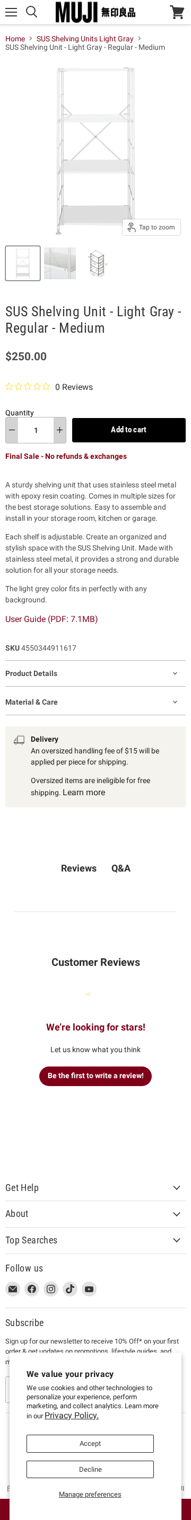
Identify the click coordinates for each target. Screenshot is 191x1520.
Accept (90, 1443)
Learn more (84, 792)
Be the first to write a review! (96, 1075)
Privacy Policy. (72, 1415)
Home (15, 38)
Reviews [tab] (79, 868)
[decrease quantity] (12, 430)
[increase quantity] (60, 430)
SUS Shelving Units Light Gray (85, 38)
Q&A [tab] (121, 868)
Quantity (19, 412)
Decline (90, 1469)
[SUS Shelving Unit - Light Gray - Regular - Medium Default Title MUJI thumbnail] (23, 263)
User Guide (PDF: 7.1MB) (51, 619)
